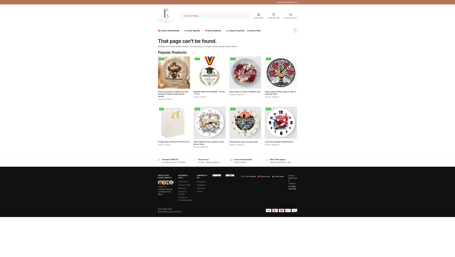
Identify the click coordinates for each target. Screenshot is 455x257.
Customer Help (274, 18)
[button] (291, 30)
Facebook (201, 181)
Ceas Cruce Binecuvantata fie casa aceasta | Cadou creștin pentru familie (173, 94)
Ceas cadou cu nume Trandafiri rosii (245, 92)
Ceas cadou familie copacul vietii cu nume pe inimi (280, 93)
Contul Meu (258, 18)
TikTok (200, 191)
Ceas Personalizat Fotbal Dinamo (279, 142)
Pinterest (201, 188)
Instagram (201, 185)
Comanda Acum (290, 18)
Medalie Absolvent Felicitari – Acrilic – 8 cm (209, 93)
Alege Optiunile (174, 104)
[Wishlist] (186, 60)
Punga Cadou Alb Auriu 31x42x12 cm (174, 142)
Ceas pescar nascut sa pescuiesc (243, 142)
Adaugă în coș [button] (174, 150)
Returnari (182, 188)
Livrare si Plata (184, 185)
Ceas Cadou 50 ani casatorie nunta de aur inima (209, 143)
